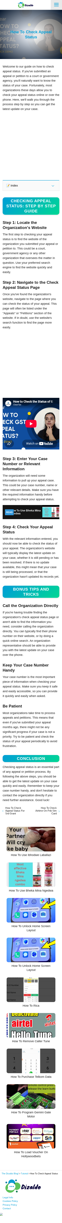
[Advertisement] (31, 145)
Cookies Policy (10, 1201)
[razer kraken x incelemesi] (31, 1214)
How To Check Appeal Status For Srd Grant (15, 810)
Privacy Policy (10, 1204)
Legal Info (8, 1197)
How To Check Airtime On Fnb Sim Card (46, 810)
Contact (7, 1208)
